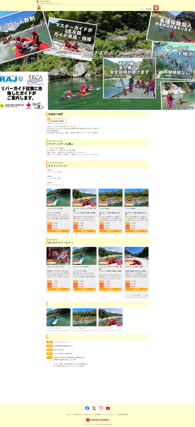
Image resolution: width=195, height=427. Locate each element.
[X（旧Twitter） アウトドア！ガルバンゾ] (94, 408)
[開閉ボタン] (136, 295)
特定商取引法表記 (123, 414)
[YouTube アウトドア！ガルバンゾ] (108, 408)
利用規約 (98, 414)
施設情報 (149, 9)
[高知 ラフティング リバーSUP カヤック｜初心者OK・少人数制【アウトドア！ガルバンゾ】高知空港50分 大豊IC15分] (39, 9)
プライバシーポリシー (110, 414)
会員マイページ (89, 414)
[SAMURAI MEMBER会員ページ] (155, 7)
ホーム (141, 9)
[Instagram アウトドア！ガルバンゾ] (101, 408)
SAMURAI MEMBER (44, 1)
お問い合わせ (78, 414)
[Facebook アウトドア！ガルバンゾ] (87, 408)
